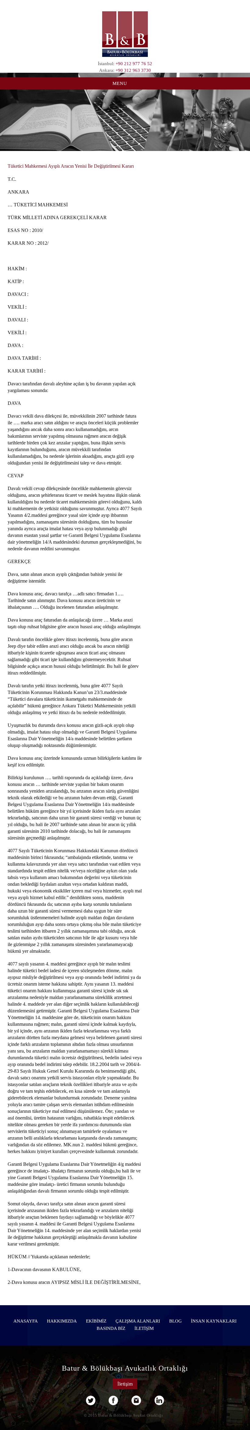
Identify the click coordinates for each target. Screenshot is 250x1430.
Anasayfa (25, 1321)
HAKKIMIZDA (62, 1321)
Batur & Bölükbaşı (125, 34)
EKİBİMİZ (96, 1321)
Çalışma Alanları (138, 1321)
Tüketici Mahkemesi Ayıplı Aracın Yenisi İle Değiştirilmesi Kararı (71, 166)
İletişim (125, 1383)
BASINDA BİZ (111, 1328)
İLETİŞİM (144, 1328)
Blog (175, 1321)
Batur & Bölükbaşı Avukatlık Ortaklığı (125, 1368)
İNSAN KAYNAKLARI (214, 1321)
